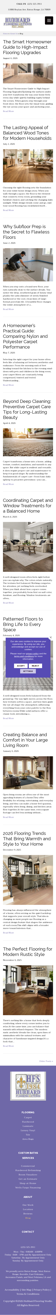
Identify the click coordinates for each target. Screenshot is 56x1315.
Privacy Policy (42, 1290)
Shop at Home (28, 1183)
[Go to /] (28, 23)
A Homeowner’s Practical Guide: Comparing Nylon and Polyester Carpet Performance (25, 336)
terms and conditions (24, 656)
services (28, 1158)
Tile (28, 1135)
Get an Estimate (28, 1179)
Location (28, 1209)
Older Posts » (46, 1061)
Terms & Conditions (28, 1294)
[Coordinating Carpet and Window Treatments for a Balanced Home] (28, 546)
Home (5, 33)
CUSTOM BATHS (28, 1153)
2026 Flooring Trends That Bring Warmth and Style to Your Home (27, 839)
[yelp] (31, 1239)
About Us (14, 33)
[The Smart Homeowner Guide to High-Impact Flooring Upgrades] (28, 73)
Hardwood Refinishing (28, 1170)
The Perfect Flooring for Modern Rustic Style (27, 951)
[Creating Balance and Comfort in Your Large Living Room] (28, 772)
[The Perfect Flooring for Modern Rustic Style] (28, 990)
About (28, 1197)
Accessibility (12, 1290)
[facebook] (26, 1239)
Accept (21, 666)
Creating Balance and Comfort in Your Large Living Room (25, 740)
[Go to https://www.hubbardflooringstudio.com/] (28, 1085)
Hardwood (28, 1122)
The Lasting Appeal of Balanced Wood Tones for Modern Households (27, 133)
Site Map (26, 1290)
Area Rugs (28, 1139)
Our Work (28, 1205)
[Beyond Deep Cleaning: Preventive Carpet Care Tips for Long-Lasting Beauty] (28, 442)
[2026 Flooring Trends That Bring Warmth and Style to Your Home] (28, 879)
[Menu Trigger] (49, 20)
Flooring (28, 1112)
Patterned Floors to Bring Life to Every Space (23, 624)
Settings (28, 671)
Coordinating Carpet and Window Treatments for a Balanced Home (28, 506)
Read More (8, 111)
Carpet (28, 1117)
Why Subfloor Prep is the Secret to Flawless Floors (26, 232)
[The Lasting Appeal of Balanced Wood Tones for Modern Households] (28, 165)
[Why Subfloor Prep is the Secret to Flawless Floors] (28, 264)
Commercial (28, 1166)
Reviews (28, 1213)
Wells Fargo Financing (28, 1187)
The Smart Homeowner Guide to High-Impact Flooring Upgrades (27, 47)
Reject (35, 666)
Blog (28, 1218)
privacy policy (32, 653)
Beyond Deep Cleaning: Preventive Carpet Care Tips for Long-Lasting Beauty (27, 409)
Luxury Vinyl (28, 1130)
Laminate (28, 1126)
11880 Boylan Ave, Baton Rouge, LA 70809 (29, 9)
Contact (28, 1231)
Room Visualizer (28, 1174)
